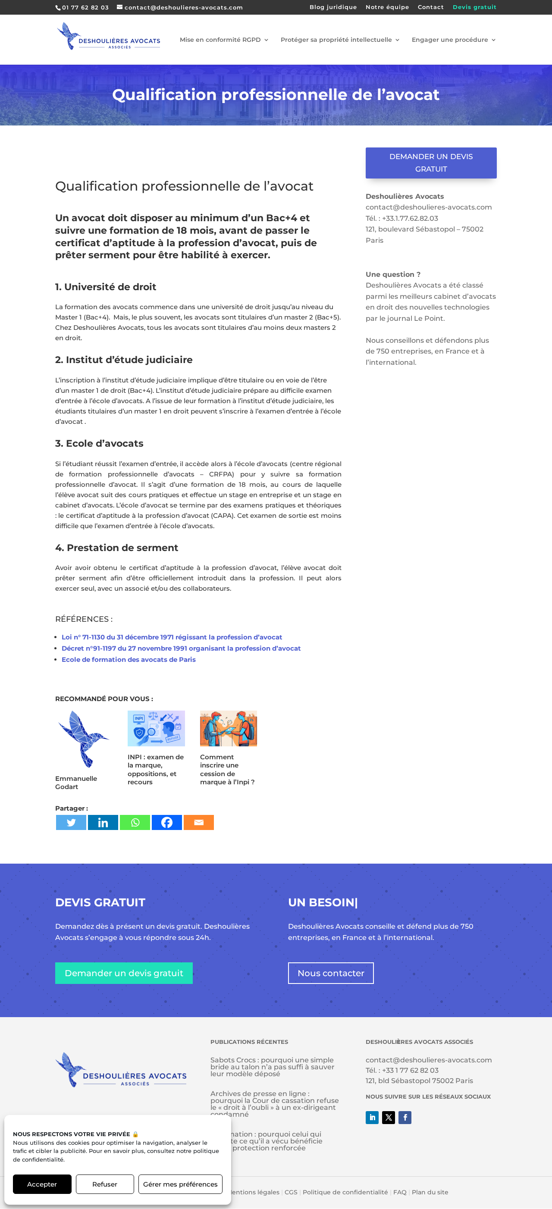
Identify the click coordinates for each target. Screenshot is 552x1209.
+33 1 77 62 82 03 (410, 1070)
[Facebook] (167, 822)
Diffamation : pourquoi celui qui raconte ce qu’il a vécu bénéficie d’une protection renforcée (266, 1141)
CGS (291, 1192)
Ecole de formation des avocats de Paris (129, 659)
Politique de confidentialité (345, 1192)
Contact (431, 7)
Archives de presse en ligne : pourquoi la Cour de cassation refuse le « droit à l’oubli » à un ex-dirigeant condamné (274, 1104)
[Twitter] (71, 822)
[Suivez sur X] (388, 1117)
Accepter (42, 1184)
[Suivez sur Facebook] (404, 1117)
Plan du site (430, 1192)
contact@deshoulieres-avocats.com (429, 207)
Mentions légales (252, 1192)
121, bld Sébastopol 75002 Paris (419, 1081)
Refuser (104, 1184)
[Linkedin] (103, 822)
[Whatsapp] (135, 822)
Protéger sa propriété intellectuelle (336, 40)
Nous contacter (331, 973)
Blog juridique (333, 7)
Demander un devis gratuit (431, 162)
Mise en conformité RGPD (220, 40)
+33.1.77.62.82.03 (410, 218)
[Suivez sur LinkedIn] (372, 1117)
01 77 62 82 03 (85, 7)
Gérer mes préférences (180, 1184)
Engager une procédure (450, 40)
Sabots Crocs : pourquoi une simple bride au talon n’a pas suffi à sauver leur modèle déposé (272, 1067)
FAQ (400, 1192)
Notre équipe (387, 7)
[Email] (199, 822)
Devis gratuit (475, 7)
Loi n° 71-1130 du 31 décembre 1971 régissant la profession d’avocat (172, 637)
